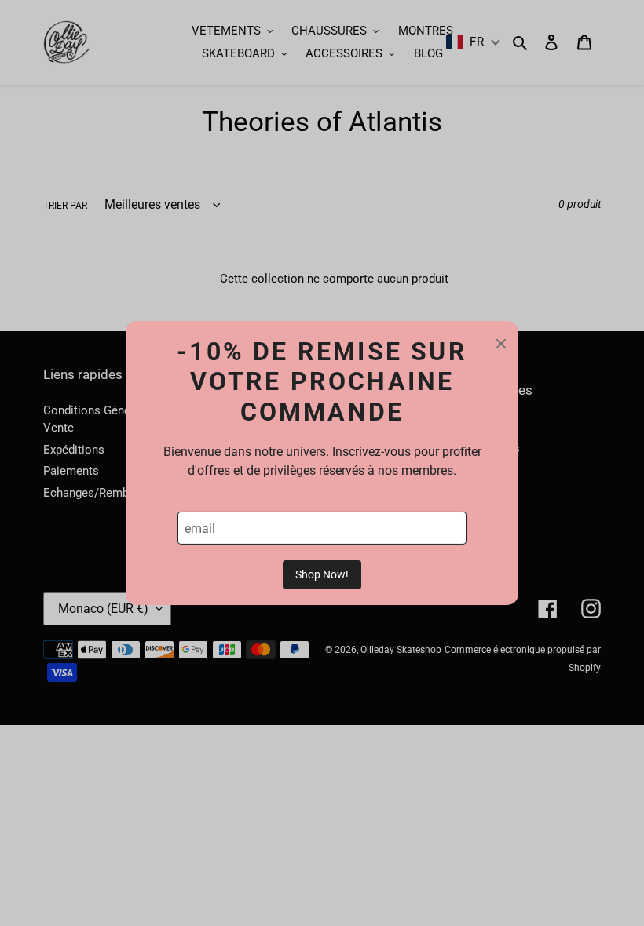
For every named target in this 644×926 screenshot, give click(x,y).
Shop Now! (322, 574)
